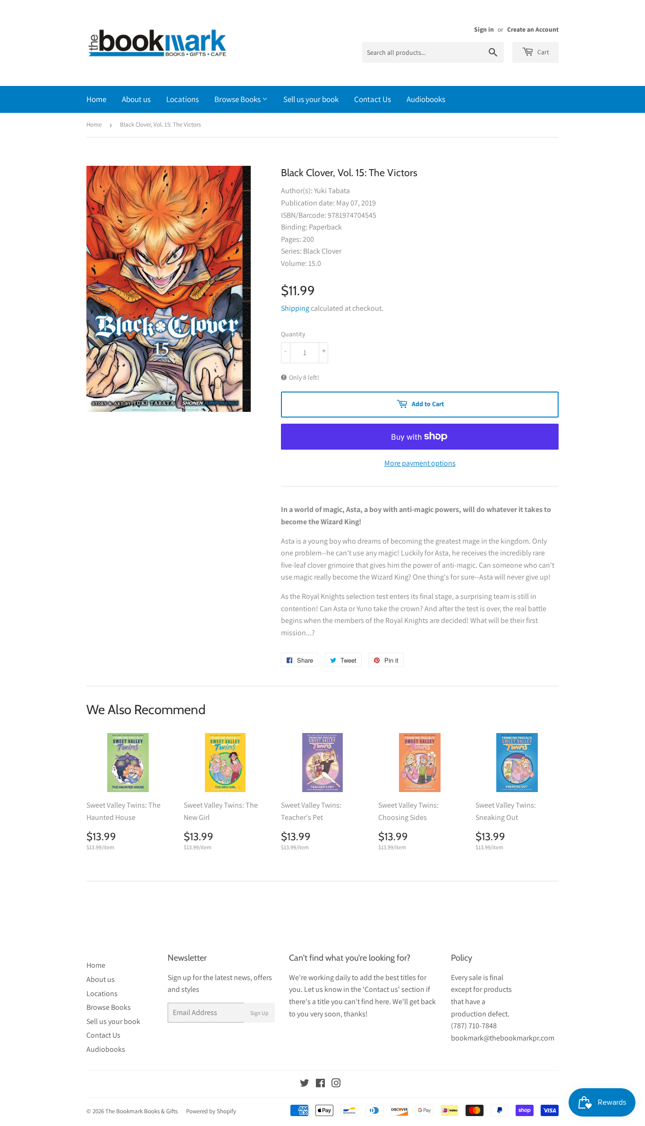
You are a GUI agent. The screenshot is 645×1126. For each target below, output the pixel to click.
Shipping (295, 308)
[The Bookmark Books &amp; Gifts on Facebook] (320, 1084)
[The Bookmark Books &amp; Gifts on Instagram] (336, 1084)
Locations (182, 99)
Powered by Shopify (211, 1111)
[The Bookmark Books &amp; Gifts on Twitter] (304, 1084)
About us (136, 99)
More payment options (420, 463)
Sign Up (259, 1012)
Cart (542, 52)
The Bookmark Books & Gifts (141, 1111)
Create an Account (533, 29)
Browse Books (238, 99)
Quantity (293, 334)
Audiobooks (426, 99)
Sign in (484, 29)
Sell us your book (311, 99)
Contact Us (372, 99)
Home (96, 99)
